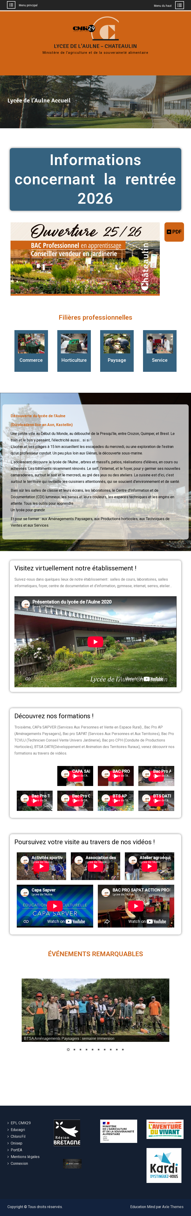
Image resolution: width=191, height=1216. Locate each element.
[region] (95, 1018)
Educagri (18, 1130)
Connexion (19, 1163)
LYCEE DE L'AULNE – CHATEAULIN (95, 46)
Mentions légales (25, 1157)
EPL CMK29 (21, 1123)
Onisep (17, 1143)
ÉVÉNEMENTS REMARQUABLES (95, 954)
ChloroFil (18, 1136)
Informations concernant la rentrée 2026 (95, 179)
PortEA (16, 1150)
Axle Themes (173, 1207)
